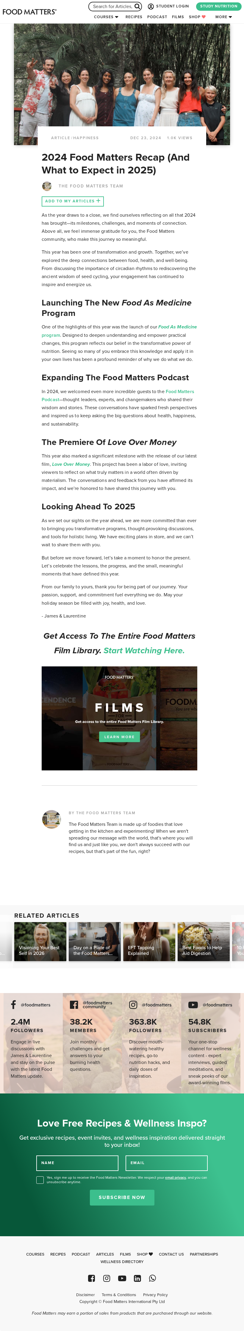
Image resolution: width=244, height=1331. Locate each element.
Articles (105, 1254)
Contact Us (171, 1254)
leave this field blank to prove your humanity (24, 1100)
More (221, 17)
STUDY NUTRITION (218, 6)
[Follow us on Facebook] (91, 1278)
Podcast (157, 17)
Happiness (86, 138)
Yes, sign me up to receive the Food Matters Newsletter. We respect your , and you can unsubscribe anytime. (127, 1179)
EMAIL (138, 1163)
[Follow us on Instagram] (107, 1278)
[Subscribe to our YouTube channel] (122, 1278)
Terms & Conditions (119, 1295)
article (60, 138)
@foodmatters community (97, 1005)
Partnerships (204, 1254)
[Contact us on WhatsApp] (152, 1278)
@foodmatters (36, 1005)
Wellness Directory (122, 1261)
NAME (47, 1163)
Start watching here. (144, 651)
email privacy (175, 1177)
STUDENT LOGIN (172, 6)
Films (178, 17)
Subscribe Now (122, 1197)
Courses (104, 17)
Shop (195, 17)
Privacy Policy (155, 1295)
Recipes (134, 17)
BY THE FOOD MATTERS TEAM (102, 813)
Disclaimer (85, 1295)
